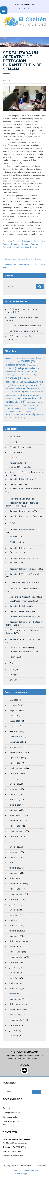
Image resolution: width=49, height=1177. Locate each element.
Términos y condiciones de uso (24, 1170)
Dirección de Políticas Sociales (23, 617)
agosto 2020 (15, 962)
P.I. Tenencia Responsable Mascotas (25, 488)
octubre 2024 (16, 747)
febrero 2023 (15, 805)
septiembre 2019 (17, 1020)
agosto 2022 (15, 836)
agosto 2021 (15, 899)
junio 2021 (14, 910)
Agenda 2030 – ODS (19, 467)
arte (18, 358)
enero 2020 (15, 999)
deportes (26, 368)
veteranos (13, 418)
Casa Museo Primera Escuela (22, 601)
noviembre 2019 (17, 1009)
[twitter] (24, 9)
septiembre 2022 (17, 831)
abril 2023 (14, 794)
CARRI (28, 361)
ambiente (10, 358)
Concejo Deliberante (19, 447)
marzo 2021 (15, 925)
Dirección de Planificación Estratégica (26, 516)
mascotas (9, 392)
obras (27, 392)
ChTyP (12, 523)
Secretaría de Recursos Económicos (26, 639)
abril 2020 (14, 983)
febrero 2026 (15, 726)
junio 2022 (14, 847)
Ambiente (14, 537)
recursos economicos (14, 408)
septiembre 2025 (17, 737)
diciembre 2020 (17, 941)
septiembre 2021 (17, 894)
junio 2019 (14, 1036)
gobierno (12, 381)
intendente (9, 388)
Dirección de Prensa (18, 548)
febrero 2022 (15, 868)
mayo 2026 (15, 710)
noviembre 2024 (17, 742)
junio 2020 (14, 973)
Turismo (13, 657)
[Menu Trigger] (3, 10)
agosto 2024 (15, 758)
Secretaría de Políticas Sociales (23, 597)
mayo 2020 (15, 978)
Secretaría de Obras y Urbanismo (24, 589)
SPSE (12, 680)
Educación (14, 452)
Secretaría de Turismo (27, 247)
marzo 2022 (15, 863)
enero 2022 (15, 873)
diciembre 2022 (17, 815)
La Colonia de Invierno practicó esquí (26, 326)
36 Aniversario (16, 437)
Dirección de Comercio (20, 484)
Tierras (13, 663)
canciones (25, 358)
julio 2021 (14, 905)
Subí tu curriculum (11, 1117)
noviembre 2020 (17, 946)
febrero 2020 (15, 994)
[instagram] (29, 9)
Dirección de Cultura (19, 606)
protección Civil (21, 405)
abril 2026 (14, 716)
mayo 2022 (15, 852)
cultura (12, 368)
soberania (10, 411)
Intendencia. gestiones (25, 385)
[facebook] (19, 9)
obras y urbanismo (30, 395)
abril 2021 (14, 920)
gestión (15, 378)
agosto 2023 (15, 773)
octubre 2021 (15, 889)
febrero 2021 (15, 931)
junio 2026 (14, 705)
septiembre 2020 (17, 957)
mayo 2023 (15, 789)
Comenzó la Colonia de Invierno (24, 331)
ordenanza (10, 399)
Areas (12, 442)
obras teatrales (13, 395)
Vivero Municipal (17, 542)
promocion (15, 401)
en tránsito (12, 371)
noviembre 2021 (17, 884)
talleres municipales (25, 411)
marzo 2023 (15, 800)
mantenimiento (35, 388)
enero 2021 (14, 936)
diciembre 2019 (16, 1004)
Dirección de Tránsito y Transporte (25, 574)
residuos (30, 408)
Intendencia (15, 463)
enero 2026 (15, 731)
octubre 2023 (16, 763)
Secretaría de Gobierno (20, 244)
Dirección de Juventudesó (21, 511)
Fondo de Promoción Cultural (26, 375)
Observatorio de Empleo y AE (23, 582)
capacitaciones (14, 362)
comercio (34, 365)
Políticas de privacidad (24, 1173)
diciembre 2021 (16, 878)
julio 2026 (14, 700)
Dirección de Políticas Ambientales (25, 530)
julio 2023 (14, 779)
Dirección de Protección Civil (22, 558)
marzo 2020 (15, 988)
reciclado (34, 405)
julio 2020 (14, 967)
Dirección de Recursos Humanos (24, 569)
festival (22, 371)
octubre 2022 (16, 826)
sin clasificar (15, 675)
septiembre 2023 (17, 768)
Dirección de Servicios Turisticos (24, 652)
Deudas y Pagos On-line (11, 1122)
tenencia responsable (20, 414)
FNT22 (12, 458)
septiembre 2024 (17, 752)
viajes (21, 418)
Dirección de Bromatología (21, 479)
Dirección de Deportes (20, 611)
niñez (19, 391)
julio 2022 (14, 842)
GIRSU (30, 378)
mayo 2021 (14, 915)
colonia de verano (18, 364)
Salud (12, 669)
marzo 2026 (15, 721)
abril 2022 (14, 857)
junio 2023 (14, 784)
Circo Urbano (15, 552)
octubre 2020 (16, 952)
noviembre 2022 (17, 821)
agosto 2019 (15, 1025)
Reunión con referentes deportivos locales (22, 259)
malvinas (22, 388)
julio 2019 (14, 1030)
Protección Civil (16, 563)
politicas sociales (29, 398)
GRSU (24, 382)
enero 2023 (15, 810)
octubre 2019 (15, 1015)
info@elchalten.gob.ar (15, 1156)
